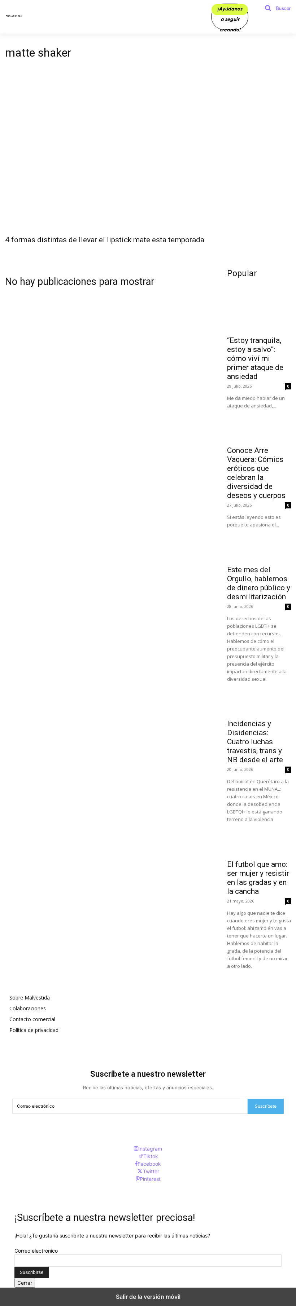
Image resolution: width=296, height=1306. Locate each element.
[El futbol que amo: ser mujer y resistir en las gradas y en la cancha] (259, 839)
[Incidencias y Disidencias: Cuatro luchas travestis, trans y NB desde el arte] (259, 699)
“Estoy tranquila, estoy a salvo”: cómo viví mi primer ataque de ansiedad (255, 358)
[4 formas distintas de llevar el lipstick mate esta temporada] (148, 159)
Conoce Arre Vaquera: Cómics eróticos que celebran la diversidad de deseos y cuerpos (256, 473)
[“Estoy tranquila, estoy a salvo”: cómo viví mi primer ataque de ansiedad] (259, 315)
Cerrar (24, 1283)
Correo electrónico (36, 1251)
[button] (275, 8)
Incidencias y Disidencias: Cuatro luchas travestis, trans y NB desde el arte (255, 741)
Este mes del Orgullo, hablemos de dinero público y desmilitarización (258, 583)
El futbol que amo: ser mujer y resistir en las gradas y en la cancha (258, 878)
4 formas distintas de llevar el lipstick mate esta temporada (104, 239)
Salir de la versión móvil (148, 1296)
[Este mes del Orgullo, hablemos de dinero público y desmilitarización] (259, 545)
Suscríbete (266, 1106)
